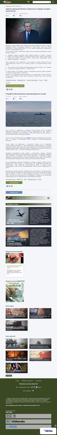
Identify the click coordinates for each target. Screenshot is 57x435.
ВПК (25, 179)
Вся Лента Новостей (16, 6)
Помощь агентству (27, 380)
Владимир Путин (21, 80)
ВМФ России (20, 179)
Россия (40, 80)
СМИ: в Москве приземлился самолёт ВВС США (15, 221)
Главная (8, 6)
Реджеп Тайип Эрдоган (32, 80)
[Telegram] (9, 89)
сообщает (28, 137)
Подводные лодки (32, 179)
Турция (45, 80)
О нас (17, 380)
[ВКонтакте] (7, 89)
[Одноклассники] (12, 89)
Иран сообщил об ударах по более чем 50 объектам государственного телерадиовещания (16, 241)
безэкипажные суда (10, 179)
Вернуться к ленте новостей (28, 383)
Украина (8, 82)
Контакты (38, 380)
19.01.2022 (11, 13)
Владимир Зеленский (11, 80)
